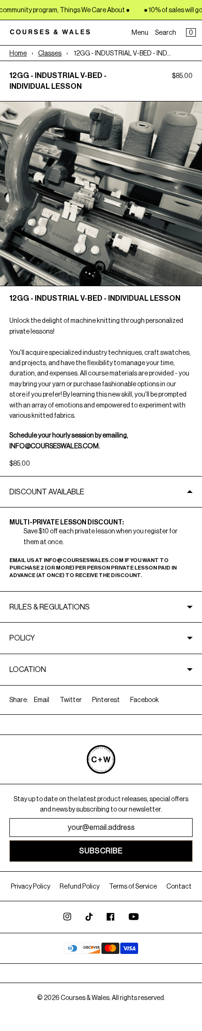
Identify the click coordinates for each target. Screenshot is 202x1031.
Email (41, 699)
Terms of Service (133, 886)
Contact (179, 886)
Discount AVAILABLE (47, 491)
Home (18, 53)
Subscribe (101, 850)
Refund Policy (80, 886)
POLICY (22, 637)
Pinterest (106, 699)
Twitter (71, 699)
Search (165, 32)
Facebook (144, 699)
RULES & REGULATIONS (50, 606)
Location (27, 669)
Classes (50, 53)
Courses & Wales (85, 997)
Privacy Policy (30, 886)
